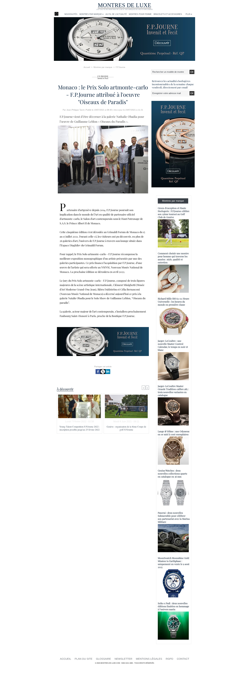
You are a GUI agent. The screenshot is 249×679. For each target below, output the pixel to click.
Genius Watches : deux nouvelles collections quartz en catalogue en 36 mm (172, 473)
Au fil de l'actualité (116, 14)
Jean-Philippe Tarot (75, 110)
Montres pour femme (140, 14)
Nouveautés (70, 14)
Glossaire (104, 658)
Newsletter (124, 658)
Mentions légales (149, 658)
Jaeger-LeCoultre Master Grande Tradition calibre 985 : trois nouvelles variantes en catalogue (173, 391)
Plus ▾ (189, 14)
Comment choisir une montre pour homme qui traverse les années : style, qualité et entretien (173, 258)
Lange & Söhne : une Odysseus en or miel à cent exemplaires (173, 433)
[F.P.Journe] (103, 76)
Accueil (87, 67)
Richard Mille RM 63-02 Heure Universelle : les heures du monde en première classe (173, 301)
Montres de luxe (124, 5)
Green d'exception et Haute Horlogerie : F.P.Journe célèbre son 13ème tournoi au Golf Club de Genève (173, 213)
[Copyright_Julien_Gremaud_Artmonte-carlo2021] (103, 126)
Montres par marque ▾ (91, 14)
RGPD (170, 658)
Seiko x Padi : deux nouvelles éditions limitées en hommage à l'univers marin (173, 606)
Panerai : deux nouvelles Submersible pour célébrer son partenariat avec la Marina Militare (174, 517)
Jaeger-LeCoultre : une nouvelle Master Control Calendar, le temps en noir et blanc (173, 345)
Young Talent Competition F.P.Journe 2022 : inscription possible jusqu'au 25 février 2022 (79, 428)
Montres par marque (103, 67)
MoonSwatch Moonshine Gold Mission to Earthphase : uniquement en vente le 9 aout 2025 (173, 562)
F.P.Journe (120, 67)
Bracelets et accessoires (168, 14)
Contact (183, 658)
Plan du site (84, 658)
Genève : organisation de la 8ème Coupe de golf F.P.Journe (126, 428)
